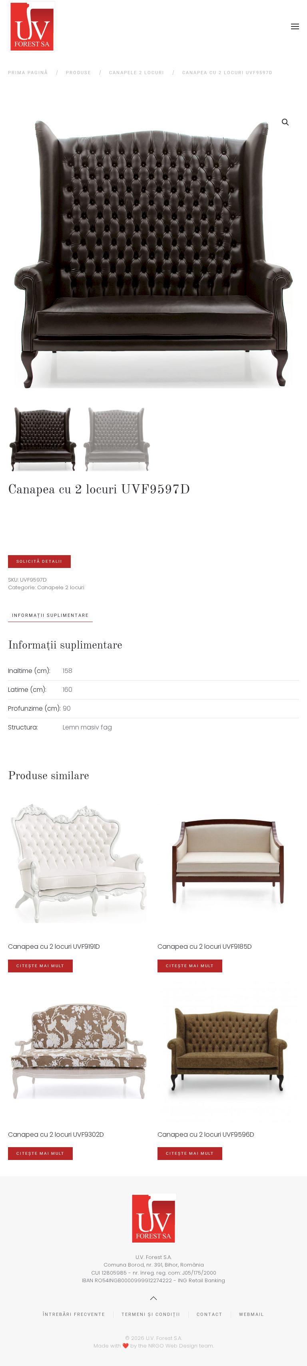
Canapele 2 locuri (60, 587)
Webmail (251, 1314)
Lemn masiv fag (87, 727)
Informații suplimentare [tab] (50, 615)
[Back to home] (32, 26)
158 (67, 670)
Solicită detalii (39, 561)
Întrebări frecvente (74, 1314)
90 (67, 708)
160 (67, 689)
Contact (210, 1314)
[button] (295, 26)
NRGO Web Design (172, 1346)
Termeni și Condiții (151, 1314)
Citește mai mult (40, 966)
